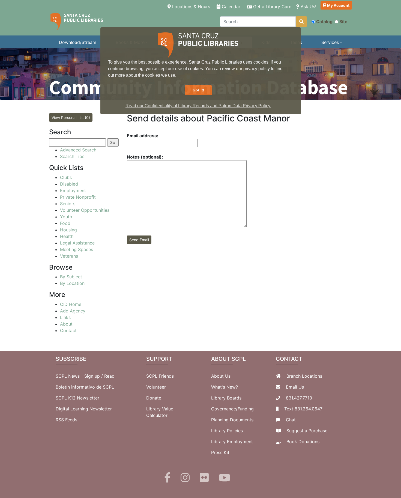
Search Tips (72, 156)
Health (66, 236)
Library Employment (232, 441)
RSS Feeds (66, 419)
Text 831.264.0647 (303, 408)
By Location (72, 283)
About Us (221, 376)
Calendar (230, 6)
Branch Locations (304, 376)
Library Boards (226, 398)
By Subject (71, 276)
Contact (68, 330)
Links (65, 317)
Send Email (139, 239)
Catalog (324, 21)
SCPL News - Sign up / (80, 376)
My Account (337, 5)
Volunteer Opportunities (84, 210)
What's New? (224, 387)
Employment (73, 190)
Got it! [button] (198, 90)
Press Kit (220, 452)
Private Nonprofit (78, 197)
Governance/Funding (232, 408)
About (66, 324)
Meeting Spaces (76, 249)
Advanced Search (78, 150)
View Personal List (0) (71, 117)
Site (343, 21)
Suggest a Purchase (306, 430)
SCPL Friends (160, 376)
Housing (68, 229)
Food (65, 223)
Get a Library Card (272, 6)
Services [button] (330, 42)
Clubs (66, 177)
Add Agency (72, 311)
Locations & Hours (191, 6)
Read (109, 376)
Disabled (69, 184)
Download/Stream (77, 42)
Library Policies (227, 430)
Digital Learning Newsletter (84, 408)
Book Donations (302, 441)
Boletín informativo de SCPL (85, 387)
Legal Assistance (77, 243)
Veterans (69, 256)
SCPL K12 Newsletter (77, 398)
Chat (291, 419)
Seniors (67, 203)
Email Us (295, 387)
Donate (153, 398)
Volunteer (156, 387)
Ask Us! (307, 6)
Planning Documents (232, 419)
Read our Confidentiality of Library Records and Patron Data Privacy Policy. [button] (198, 105)
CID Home (70, 304)
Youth (66, 216)
